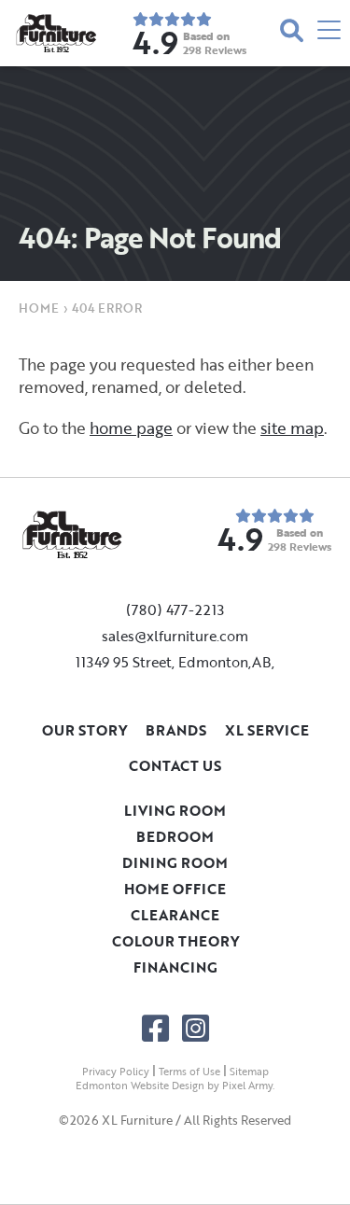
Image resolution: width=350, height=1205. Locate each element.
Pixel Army (247, 1085)
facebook (155, 1028)
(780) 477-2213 (175, 609)
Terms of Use (189, 1071)
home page (131, 428)
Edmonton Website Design (140, 1085)
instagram (195, 1028)
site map (292, 428)
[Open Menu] (329, 33)
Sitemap (249, 1071)
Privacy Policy (115, 1071)
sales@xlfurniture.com (175, 635)
